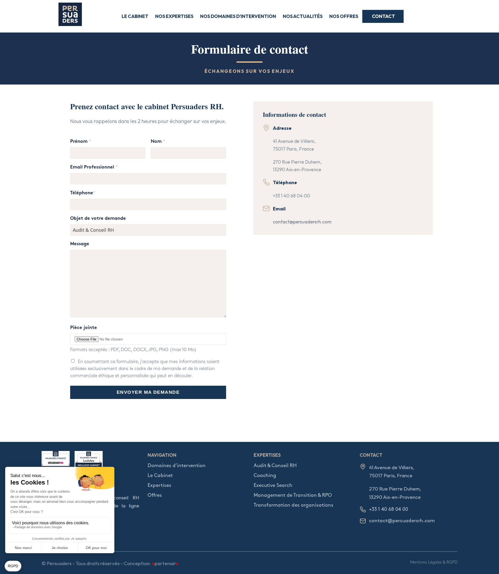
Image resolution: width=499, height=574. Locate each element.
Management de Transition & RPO (293, 495)
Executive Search (273, 485)
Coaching (265, 475)
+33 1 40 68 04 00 (291, 196)
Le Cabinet (160, 475)
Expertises (159, 485)
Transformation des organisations (293, 505)
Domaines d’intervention (177, 465)
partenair (165, 563)
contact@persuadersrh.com (302, 222)
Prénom (80, 141)
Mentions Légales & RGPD (433, 562)
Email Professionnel (94, 167)
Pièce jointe (83, 328)
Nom (158, 141)
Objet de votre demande (98, 218)
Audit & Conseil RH (275, 465)
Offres (155, 495)
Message (79, 244)
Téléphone (82, 193)
